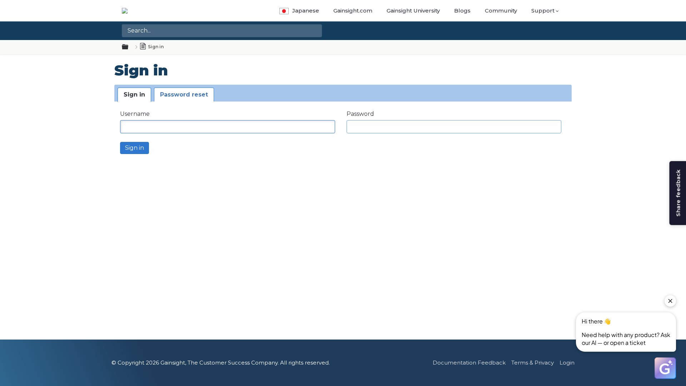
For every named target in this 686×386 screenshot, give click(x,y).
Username (135, 113)
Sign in (134, 94)
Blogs (462, 10)
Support (543, 10)
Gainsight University (413, 10)
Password (360, 113)
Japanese (305, 10)
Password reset (184, 94)
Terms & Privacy (532, 362)
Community (501, 10)
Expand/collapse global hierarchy (129, 47)
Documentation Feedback (469, 362)
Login (567, 362)
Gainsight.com (352, 10)
